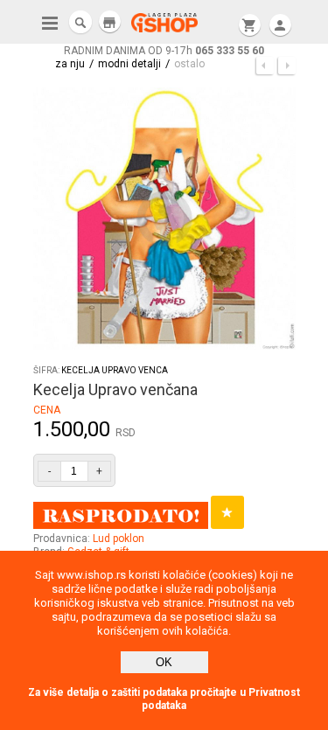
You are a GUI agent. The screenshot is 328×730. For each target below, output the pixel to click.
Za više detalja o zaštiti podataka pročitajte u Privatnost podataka (164, 699)
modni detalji (129, 64)
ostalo (189, 64)
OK (164, 662)
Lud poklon (118, 538)
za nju (70, 64)
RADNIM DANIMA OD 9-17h (164, 51)
